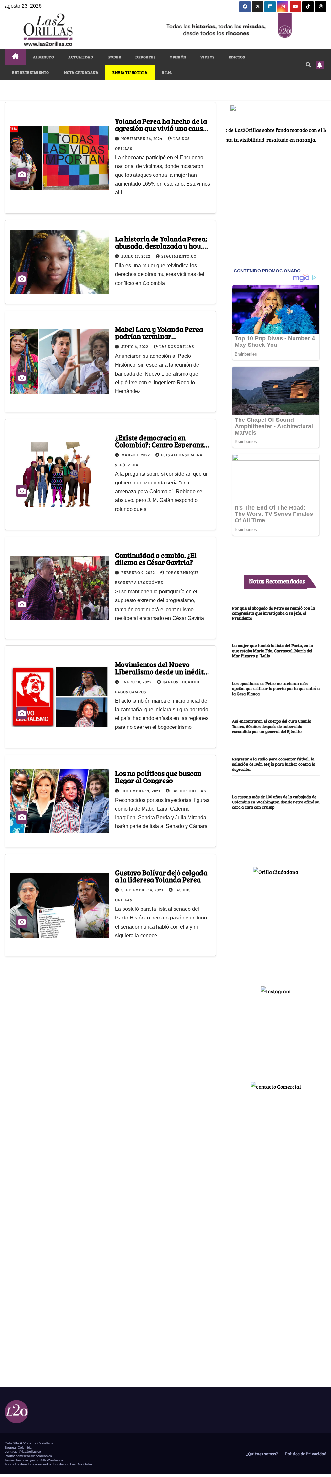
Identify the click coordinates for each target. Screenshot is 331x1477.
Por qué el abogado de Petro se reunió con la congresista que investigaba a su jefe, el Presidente (273, 613)
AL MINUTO (43, 56)
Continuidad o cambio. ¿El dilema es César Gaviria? (156, 558)
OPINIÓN (178, 56)
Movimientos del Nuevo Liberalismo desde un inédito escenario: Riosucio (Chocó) (161, 671)
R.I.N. (167, 72)
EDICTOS (237, 56)
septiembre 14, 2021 (142, 889)
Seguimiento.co (179, 256)
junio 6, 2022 (135, 346)
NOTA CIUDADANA (81, 72)
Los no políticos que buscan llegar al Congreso (158, 776)
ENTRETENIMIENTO (30, 72)
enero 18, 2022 (137, 681)
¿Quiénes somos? (261, 1454)
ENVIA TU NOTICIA (129, 72)
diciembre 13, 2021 (141, 790)
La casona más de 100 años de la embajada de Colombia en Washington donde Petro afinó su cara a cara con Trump (276, 802)
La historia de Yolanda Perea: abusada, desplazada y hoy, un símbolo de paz (161, 246)
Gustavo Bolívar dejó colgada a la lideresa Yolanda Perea (161, 875)
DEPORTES (145, 56)
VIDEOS (207, 56)
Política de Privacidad (305, 1454)
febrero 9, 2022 (138, 572)
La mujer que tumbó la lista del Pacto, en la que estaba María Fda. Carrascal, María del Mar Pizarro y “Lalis (272, 651)
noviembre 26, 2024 (142, 138)
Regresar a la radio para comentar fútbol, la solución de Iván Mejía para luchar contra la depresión (273, 764)
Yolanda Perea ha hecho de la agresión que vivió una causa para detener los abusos (161, 128)
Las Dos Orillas (176, 346)
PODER (114, 56)
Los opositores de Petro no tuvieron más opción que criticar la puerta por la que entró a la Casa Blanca (276, 688)
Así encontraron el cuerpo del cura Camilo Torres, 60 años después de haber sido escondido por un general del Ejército (271, 726)
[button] (308, 64)
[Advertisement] (275, 928)
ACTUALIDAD (80, 56)
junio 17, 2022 (136, 256)
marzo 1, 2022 (136, 454)
